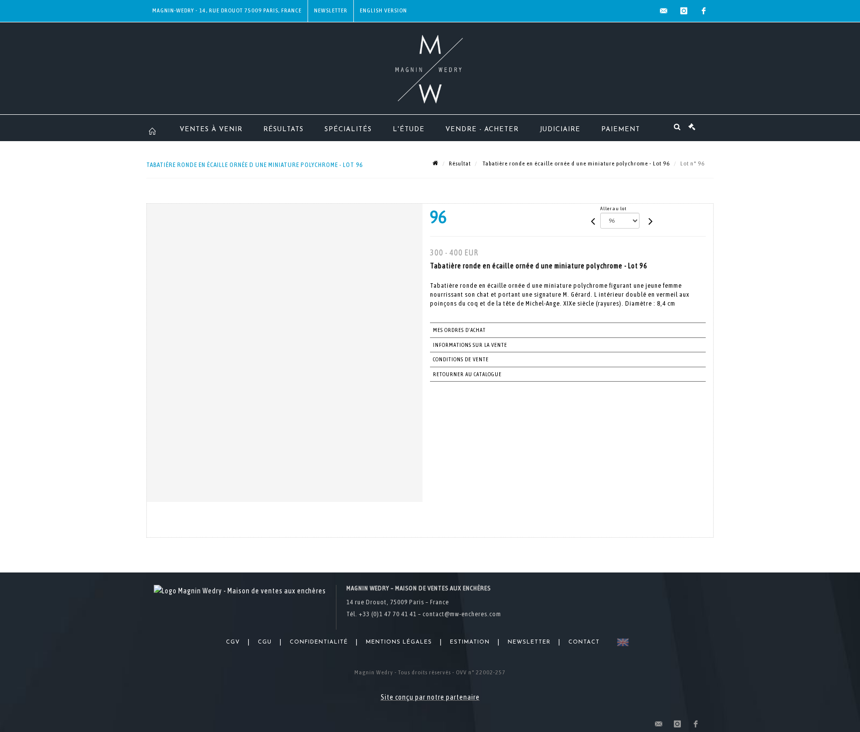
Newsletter (330, 10)
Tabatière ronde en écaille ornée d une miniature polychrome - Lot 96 (575, 163)
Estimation (470, 642)
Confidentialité (319, 642)
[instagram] (684, 11)
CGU (265, 642)
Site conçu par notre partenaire (430, 697)
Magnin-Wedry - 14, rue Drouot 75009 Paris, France (227, 10)
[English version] (621, 642)
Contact (584, 642)
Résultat (460, 163)
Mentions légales (399, 642)
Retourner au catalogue (467, 374)
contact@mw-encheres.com (462, 614)
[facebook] (704, 11)
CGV (233, 642)
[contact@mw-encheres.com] (664, 11)
